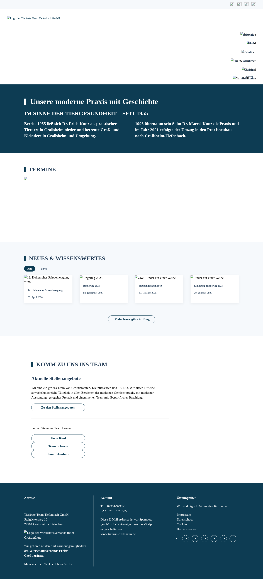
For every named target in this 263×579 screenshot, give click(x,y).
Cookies (182, 524)
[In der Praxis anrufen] (204, 538)
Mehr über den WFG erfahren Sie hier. (49, 564)
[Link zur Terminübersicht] (239, 4)
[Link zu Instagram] (195, 538)
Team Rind (58, 438)
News (44, 268)
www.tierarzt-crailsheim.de (118, 534)
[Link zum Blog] (246, 4)
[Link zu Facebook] (185, 538)
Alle (29, 268)
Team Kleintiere (58, 454)
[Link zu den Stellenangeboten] (253, 4)
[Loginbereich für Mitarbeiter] (233, 538)
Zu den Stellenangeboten (58, 407)
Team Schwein (58, 446)
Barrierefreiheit (187, 529)
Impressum (184, 514)
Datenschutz (185, 519)
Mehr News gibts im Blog (132, 319)
